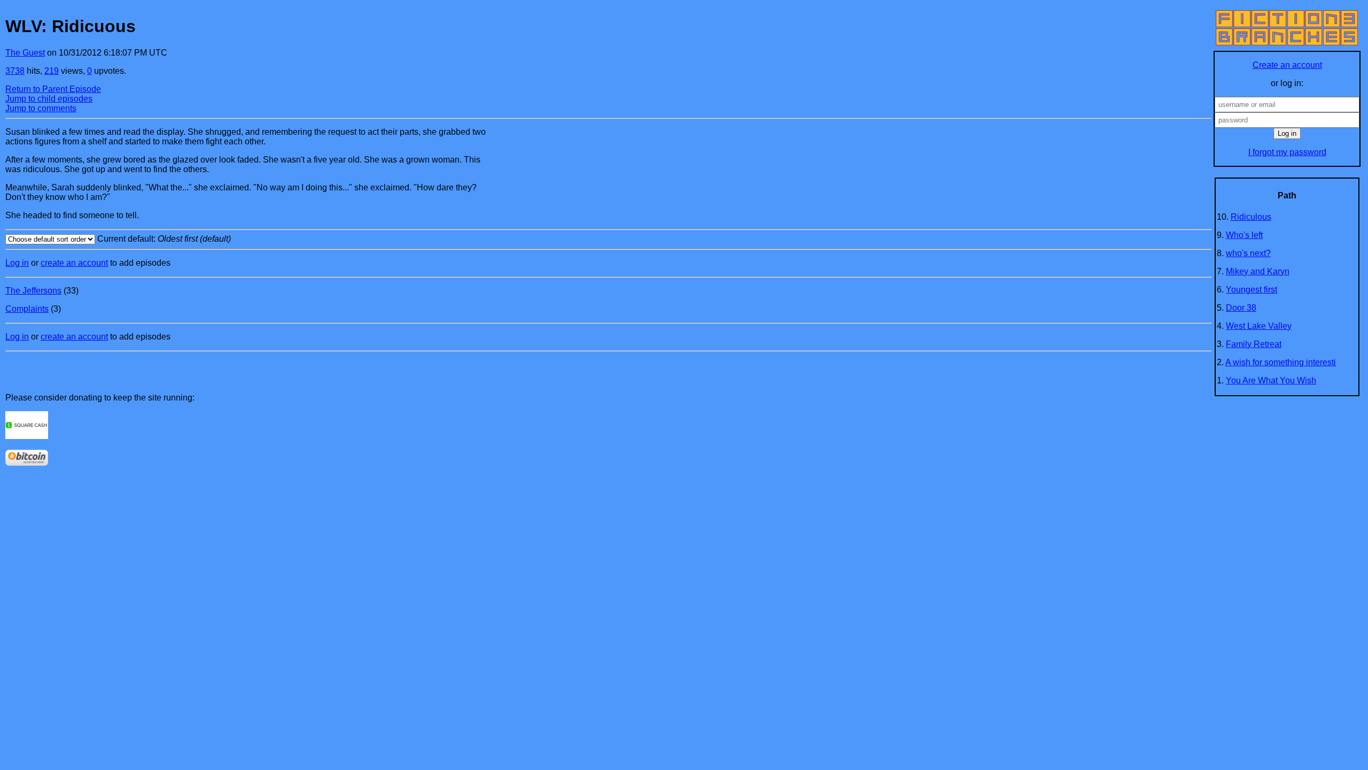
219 (51, 70)
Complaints (27, 308)
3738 (15, 70)
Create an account (1287, 65)
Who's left (1244, 235)
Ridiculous (1251, 216)
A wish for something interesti (1280, 362)
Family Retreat (1253, 344)
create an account (74, 262)
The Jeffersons (33, 290)
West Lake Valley (1259, 325)
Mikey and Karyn (1257, 271)
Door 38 (1241, 307)
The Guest (25, 52)
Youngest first (1251, 289)
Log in (17, 262)
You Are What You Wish (1271, 380)
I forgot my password (1287, 152)
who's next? (1248, 253)
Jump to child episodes (48, 98)
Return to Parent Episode (53, 89)
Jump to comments (40, 108)
